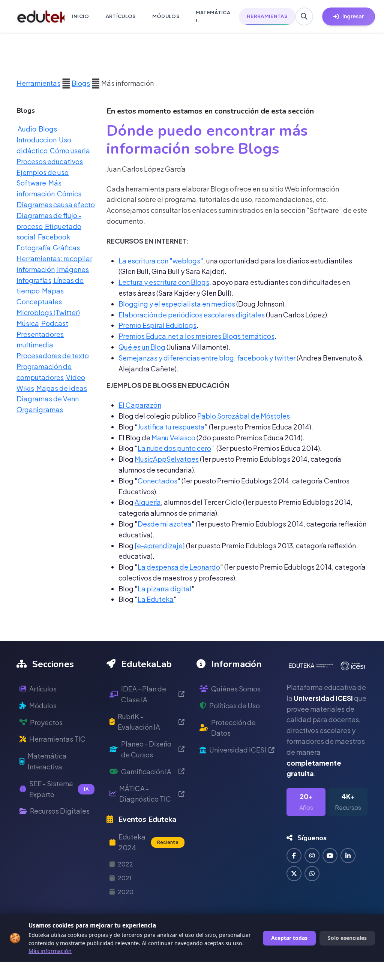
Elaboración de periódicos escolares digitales (191, 314)
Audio (26, 128)
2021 (125, 877)
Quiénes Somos (236, 688)
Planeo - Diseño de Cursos (146, 749)
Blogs (81, 83)
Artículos (43, 688)
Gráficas (66, 247)
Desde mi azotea (165, 523)
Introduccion (36, 139)
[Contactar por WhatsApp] (312, 873)
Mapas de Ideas (61, 388)
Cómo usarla (69, 150)
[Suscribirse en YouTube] (330, 855)
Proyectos (46, 722)
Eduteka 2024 (148, 842)
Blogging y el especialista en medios (176, 303)
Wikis (25, 388)
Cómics (68, 193)
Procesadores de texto (52, 355)
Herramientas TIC (57, 739)
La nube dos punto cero (174, 448)
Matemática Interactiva (47, 761)
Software (31, 182)
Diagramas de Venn (47, 398)
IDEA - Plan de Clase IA (143, 694)
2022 (125, 864)
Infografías (33, 280)
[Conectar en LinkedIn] (348, 855)
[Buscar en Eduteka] (304, 16)
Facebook (53, 236)
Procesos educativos (49, 161)
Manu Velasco (173, 437)
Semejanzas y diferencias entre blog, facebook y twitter (207, 357)
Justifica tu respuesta (171, 426)
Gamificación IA (146, 771)
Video (75, 377)
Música (27, 323)
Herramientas (38, 83)
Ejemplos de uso (42, 172)
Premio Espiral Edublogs (157, 325)
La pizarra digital (165, 588)
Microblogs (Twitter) (48, 312)
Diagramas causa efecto (55, 204)
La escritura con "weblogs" (160, 260)
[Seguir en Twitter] (294, 873)
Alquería (148, 502)
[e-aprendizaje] (160, 545)
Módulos (43, 705)
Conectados (157, 480)
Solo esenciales (347, 937)
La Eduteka (156, 599)
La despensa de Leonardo (179, 567)
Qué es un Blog (141, 347)
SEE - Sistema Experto (58, 789)
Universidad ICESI (237, 749)
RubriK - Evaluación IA (139, 722)
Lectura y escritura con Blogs (163, 282)
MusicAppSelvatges (167, 459)
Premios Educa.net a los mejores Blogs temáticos (196, 336)
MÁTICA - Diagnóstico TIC (145, 793)
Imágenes (72, 269)
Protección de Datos (233, 728)
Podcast (54, 323)
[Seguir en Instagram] (312, 855)
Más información (50, 951)
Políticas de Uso (234, 705)
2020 (126, 891)
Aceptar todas (289, 937)
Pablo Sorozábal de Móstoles (243, 415)
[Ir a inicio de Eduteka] (36, 16)
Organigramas (39, 409)
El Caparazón (139, 405)
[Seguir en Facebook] (294, 855)
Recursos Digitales (60, 810)
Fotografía (33, 247)
